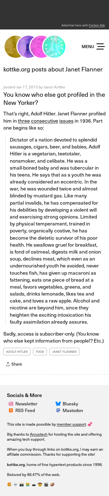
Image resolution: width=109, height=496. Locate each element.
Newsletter (26, 403)
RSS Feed (25, 410)
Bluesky (70, 403)
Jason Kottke (54, 87)
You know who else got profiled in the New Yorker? (54, 98)
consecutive (44, 120)
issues (66, 120)
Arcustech (39, 434)
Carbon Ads (97, 25)
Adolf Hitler (17, 351)
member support (71, 424)
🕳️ (34, 484)
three (24, 120)
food (40, 351)
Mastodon (73, 410)
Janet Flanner (64, 351)
